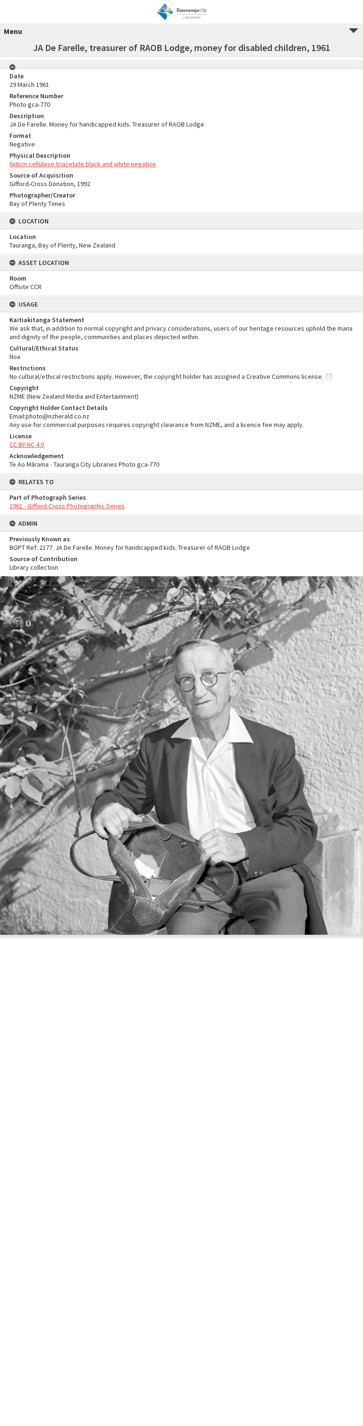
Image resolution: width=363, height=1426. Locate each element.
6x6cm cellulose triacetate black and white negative (82, 164)
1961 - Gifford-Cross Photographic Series (67, 506)
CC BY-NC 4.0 (26, 444)
